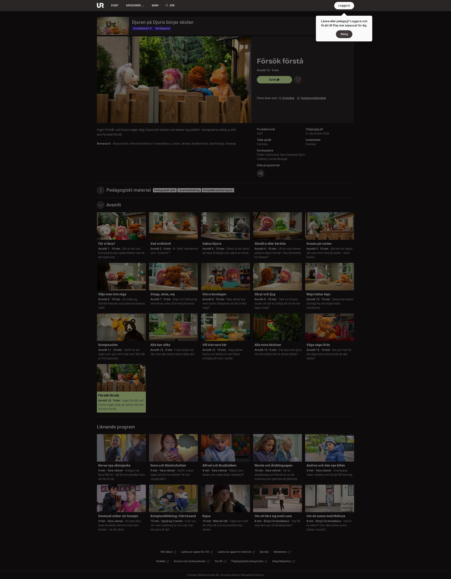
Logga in (344, 5)
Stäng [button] (344, 34)
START (114, 5)
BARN (155, 5)
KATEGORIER (133, 5)
